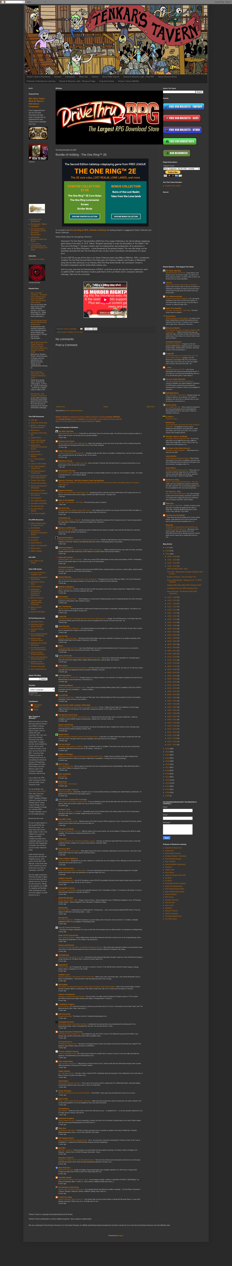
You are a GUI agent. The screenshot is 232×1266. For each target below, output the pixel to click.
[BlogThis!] (88, 329)
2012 (167, 783)
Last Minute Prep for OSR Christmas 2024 (182, 588)
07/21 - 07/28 (172, 657)
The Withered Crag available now (69, 1034)
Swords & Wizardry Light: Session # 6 (70, 1199)
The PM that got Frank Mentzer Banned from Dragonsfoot (39, 322)
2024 (167, 554)
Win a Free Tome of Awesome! (176, 493)
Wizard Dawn (36, 548)
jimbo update (62, 776)
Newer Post (60, 407)
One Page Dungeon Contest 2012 (38, 472)
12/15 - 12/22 (172, 563)
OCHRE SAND (63, 967)
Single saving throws (65, 589)
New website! (63, 1110)
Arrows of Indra (36, 587)
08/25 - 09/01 (172, 641)
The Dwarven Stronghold (175, 515)
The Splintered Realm (174, 296)
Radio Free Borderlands (174, 886)
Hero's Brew (169, 872)
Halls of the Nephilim (66, 500)
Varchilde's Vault (64, 819)
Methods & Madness (66, 587)
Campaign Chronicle (66, 1022)
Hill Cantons (63, 666)
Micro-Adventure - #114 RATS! (68, 677)
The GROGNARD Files (173, 916)
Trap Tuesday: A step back (67, 1063)
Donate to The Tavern (173, 186)
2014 (167, 777)
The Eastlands (36, 498)
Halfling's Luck (64, 975)
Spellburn (168, 908)
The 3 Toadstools (64, 607)
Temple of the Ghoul (38, 480)
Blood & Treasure (37, 598)
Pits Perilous (63, 597)
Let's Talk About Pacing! (66, 1073)
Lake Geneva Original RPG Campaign (72, 799)
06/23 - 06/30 (172, 669)
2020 (167, 758)
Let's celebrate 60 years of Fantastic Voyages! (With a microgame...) (80, 549)
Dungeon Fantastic (65, 490)
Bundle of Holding (98, 230)
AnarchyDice (63, 1081)
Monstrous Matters (65, 548)
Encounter (34, 540)
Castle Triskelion (64, 1091)
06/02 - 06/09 (172, 679)
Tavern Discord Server (167, 77)
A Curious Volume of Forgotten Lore (38, 573)
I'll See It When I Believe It (68, 859)
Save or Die (169, 905)
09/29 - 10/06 (172, 625)
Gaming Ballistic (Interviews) (175, 864)
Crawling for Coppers (66, 1004)
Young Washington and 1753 (67, 648)
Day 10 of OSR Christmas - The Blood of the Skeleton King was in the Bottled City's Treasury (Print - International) (39, 297)
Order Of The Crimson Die (68, 935)
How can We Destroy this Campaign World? (72, 1140)
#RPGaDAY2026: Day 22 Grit (68, 433)
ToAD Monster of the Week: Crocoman (71, 957)
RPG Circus (169, 897)
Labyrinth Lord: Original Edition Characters (36, 602)
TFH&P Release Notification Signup (177, 458)
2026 (167, 548)
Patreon (95, 77)
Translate (37, 695)
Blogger (120, 1236)
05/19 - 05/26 (172, 685)
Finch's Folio (63, 1099)
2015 (167, 774)
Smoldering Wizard (65, 685)
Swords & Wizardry (37, 791)
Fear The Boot (170, 861)
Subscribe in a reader (36, 259)
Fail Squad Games (65, 1042)
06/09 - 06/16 (172, 676)
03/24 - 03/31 (172, 710)
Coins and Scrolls (65, 656)
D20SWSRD (35, 528)
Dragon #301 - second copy (67, 784)
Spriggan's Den (64, 809)
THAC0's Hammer (171, 914)
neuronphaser (63, 1109)
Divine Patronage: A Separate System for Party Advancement (78, 736)
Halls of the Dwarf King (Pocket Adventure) (39, 658)
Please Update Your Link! (66, 1120)
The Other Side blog (65, 431)
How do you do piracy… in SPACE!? (70, 811)
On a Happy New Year (65, 766)
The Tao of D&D (64, 744)
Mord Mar (62, 1148)
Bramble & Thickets (66, 1158)
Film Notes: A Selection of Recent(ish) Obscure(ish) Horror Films (79, 658)
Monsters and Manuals (67, 528)
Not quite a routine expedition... (176, 450)
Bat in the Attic (64, 508)
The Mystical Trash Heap (67, 715)
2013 (167, 780)
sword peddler (171, 456)
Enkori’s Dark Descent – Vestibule (69, 520)
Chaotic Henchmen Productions (70, 1032)
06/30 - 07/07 (172, 666)
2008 (167, 796)
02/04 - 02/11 (172, 732)
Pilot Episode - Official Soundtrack (39, 225)
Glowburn (168, 867)
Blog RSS (169, 525)
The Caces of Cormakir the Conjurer (39, 494)
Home (106, 407)
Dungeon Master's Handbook (175, 856)
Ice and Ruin (63, 695)
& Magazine (35, 537)
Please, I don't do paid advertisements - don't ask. (74, 1101)
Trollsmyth (62, 839)
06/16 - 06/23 (172, 672)
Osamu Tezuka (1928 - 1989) (68, 900)
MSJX (60, 646)
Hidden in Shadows (65, 754)
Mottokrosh (170, 423)
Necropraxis (63, 918)
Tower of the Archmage (67, 451)
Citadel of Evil (36, 438)
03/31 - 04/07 (172, 707)
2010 (167, 789)
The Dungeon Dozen (66, 1138)
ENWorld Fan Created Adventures (39, 644)
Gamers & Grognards (66, 994)
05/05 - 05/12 (172, 691)
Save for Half (169, 903)
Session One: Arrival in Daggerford (177, 298)
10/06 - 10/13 (172, 622)
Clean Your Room (64, 910)
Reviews (57, 77)
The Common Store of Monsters (69, 628)
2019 (167, 761)
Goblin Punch (63, 735)
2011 (167, 786)
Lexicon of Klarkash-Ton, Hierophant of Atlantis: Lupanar (76, 841)
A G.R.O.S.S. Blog (65, 1197)
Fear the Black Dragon (173, 859)
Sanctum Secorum (171, 900)
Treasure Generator (38, 666)
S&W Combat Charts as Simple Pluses (38, 524)
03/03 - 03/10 (172, 720)
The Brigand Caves (38, 490)
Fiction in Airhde (63, 1006)
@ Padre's (170, 417)
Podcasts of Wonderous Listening (41, 81)
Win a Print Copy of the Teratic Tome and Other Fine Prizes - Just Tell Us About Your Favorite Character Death (39, 347)
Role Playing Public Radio (174, 889)
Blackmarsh (35, 430)
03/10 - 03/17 (172, 716)
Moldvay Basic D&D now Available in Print (72, 687)
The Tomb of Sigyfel (38, 513)
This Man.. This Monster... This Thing (70, 502)
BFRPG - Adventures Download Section (38, 426)
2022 (167, 752)
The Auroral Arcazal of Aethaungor (39, 487)
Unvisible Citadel (64, 1177)
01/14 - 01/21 (172, 742)
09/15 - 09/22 (172, 632)
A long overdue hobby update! (68, 821)
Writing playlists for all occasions (69, 851)
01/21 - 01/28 (172, 738)
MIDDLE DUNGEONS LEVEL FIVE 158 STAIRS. (74, 1093)
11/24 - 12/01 (172, 600)
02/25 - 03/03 (172, 723)
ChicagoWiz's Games (66, 888)
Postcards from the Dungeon (175, 883)
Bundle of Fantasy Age (65, 1170)
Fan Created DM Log (38, 669)
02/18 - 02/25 (172, 726)
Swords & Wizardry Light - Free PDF (138, 77)
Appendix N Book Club (173, 848)
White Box (62, 1128)
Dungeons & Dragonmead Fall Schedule (71, 996)
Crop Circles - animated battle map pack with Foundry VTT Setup (39, 247)
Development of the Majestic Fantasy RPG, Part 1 (74, 510)
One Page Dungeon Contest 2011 (38, 467)
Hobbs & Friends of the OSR (175, 875)
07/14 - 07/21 (172, 660)
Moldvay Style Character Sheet (37, 639)
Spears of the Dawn (38, 612)
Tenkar (35, 709)
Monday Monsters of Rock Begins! (177, 318)
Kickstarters (70, 77)
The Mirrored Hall (37, 506)
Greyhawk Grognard (66, 567)
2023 (167, 749)
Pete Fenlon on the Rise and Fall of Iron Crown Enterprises (77, 579)
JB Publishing (63, 955)
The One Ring (78, 332)
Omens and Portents (66, 945)
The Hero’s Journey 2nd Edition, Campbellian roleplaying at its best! (80, 947)
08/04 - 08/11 (172, 651)
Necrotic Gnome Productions (69, 927)
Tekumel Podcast (171, 911)
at (80, 230)
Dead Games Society (172, 853)
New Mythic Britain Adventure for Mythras (179, 381)
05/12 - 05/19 (172, 688)
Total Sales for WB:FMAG (66, 1130)
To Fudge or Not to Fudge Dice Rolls (178, 438)
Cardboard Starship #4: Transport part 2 (71, 453)
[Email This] (85, 329)
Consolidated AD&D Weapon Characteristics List (74, 717)
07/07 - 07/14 (172, 663)
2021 (167, 755)
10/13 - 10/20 (172, 619)
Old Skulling (62, 985)
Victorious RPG (64, 849)
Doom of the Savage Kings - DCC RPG (38, 441)
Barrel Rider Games (110, 77)
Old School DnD (64, 1014)
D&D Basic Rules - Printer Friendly (37, 625)
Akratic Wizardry (64, 577)
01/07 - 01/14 (172, 745)
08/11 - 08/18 (172, 647)
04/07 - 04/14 (172, 704)
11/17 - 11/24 (172, 604)
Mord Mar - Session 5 (65, 1150)
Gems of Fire (35, 452)
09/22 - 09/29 (172, 629)
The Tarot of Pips (64, 860)
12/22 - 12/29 (172, 560)
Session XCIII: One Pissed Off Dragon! (71, 1189)
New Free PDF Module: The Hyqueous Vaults (73, 1179)
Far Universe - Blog (173, 492)
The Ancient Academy (38, 483)
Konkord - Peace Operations (67, 638)
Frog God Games (106, 81)
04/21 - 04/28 (172, 698)
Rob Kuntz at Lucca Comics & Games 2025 (72, 801)
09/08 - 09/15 (172, 635)
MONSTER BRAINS (65, 898)
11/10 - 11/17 (172, 607)
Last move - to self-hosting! (67, 890)
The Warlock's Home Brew (68, 1187)
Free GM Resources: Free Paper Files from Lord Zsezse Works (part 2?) (82, 618)
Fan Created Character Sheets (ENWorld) (39, 635)
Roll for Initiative (171, 894)
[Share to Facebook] (93, 329)
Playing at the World (66, 829)
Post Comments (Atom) (74, 411)
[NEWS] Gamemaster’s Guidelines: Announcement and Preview (79, 540)
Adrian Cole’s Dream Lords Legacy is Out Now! (181, 285)
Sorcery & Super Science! (68, 790)
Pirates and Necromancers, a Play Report (72, 870)
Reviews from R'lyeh (66, 441)
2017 (167, 767)
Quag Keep (62, 782)
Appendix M (62, 965)
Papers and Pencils (65, 725)
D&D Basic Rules (37, 622)
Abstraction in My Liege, (66, 697)
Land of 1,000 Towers (38, 464)
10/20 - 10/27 (172, 616)
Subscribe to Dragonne (66, 569)
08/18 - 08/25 (172, 644)
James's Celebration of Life (67, 1053)
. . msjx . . (169, 367)
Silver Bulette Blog (65, 1061)
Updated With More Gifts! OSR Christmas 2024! (184, 585)
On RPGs (168, 878)
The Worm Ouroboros (65, 920)
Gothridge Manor (64, 675)
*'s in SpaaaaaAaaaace (66, 880)
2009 (167, 792)
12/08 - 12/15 (172, 566)
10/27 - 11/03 (172, 613)
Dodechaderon (36, 543)
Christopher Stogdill (37, 706)
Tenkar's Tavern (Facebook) (38, 77)
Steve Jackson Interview (66, 937)
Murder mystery (63, 608)
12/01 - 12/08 (172, 597)
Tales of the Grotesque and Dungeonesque (39, 477)
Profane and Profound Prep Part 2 (69, 1083)
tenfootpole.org (64, 518)
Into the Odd (63, 636)
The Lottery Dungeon (38, 501)
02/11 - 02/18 (172, 729)
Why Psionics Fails (64, 530)
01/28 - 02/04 (172, 735)
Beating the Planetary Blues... (68, 599)
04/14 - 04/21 (172, 701)
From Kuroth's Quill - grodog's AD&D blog (74, 705)
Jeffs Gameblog (64, 774)
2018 (167, 764)
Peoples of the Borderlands (36, 220)
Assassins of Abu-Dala (39, 423)
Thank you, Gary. (172, 419)
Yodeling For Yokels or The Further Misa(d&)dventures (76, 1160)
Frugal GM (62, 616)
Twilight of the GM (65, 878)
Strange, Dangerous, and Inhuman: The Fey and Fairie (76, 977)
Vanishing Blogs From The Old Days (70, 559)
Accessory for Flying (65, 473)
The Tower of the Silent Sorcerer (178, 448)
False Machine (63, 626)
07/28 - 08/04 (172, 654)
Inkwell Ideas (171, 316)
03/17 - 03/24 (172, 713)
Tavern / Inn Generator (39, 546)
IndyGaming (63, 908)
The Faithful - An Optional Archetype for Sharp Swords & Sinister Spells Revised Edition (86, 986)
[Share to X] (91, 329)
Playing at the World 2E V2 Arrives (69, 831)
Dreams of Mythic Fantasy (68, 1051)
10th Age (34, 420)
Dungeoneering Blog (65, 1016)
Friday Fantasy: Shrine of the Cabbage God (72, 443)
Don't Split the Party (66, 868)
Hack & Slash (63, 764)
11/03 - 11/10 (172, 610)
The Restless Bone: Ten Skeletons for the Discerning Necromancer (38, 232)
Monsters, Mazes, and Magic (176, 436)
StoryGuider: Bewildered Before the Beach (39, 239)
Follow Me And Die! (65, 557)
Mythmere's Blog (172, 480)
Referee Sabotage (64, 727)
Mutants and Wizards (65, 792)
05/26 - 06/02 (172, 682)
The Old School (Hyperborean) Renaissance (73, 668)
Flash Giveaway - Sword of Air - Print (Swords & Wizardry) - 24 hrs (39, 375)
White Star (83, 77)
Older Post (150, 407)
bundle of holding (67, 332)
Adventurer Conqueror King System (39, 578)
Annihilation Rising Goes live (67, 1044)
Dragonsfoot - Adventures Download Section (39, 447)
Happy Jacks (169, 870)
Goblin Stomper (64, 1071)
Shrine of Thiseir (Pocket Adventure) (38, 653)
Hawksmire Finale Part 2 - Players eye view (72, 463)
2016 (167, 770)
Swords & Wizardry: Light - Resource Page (77, 81)
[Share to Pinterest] (96, 329)
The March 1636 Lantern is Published (70, 746)
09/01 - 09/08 (172, 638)
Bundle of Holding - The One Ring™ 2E (181, 577)
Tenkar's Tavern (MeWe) (128, 81)
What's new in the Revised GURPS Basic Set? (73, 492)
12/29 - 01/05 (172, 557)
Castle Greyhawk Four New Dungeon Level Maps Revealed (78, 707)
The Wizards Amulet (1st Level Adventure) (38, 649)
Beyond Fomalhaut (65, 538)
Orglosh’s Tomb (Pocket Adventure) (38, 663)
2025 (167, 551)
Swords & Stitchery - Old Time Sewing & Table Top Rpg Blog (81, 481)
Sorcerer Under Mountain (175, 379)
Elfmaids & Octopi (65, 461)
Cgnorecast (169, 851)
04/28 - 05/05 (172, 694)
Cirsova (169, 283)
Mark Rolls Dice (64, 1168)
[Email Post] (81, 329)
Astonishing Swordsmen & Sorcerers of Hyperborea (36, 592)
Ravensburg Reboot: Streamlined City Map (72, 1024)
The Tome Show (171, 919)
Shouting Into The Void (66, 471)
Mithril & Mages (36, 551)
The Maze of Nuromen (39, 503)
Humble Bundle (64, 419)
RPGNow (116, 417)
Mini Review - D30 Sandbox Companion (38, 395)
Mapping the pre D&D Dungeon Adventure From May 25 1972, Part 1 (81, 756)
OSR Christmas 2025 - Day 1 (177, 569)
